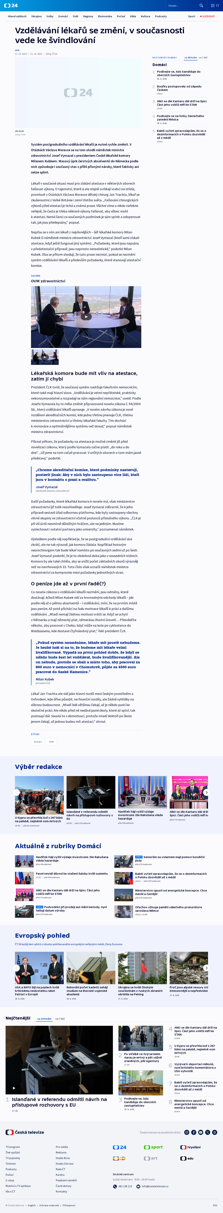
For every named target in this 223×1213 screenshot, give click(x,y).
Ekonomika (105, 16)
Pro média (62, 1147)
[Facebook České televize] (194, 1132)
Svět (75, 16)
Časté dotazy (63, 1186)
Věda (133, 16)
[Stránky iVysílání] (190, 1147)
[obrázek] (78, 92)
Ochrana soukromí (49, 1205)
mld (17, 50)
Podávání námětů (66, 1180)
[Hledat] (201, 5)
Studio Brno (63, 1158)
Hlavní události (17, 16)
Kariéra (60, 1174)
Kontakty (61, 1191)
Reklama (61, 1152)
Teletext (11, 1163)
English (31, 1205)
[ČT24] (11, 5)
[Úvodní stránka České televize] (25, 1132)
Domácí (63, 16)
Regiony (88, 16)
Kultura (145, 16)
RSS (215, 1205)
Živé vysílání (13, 1152)
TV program (13, 1147)
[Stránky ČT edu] (186, 1158)
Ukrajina (36, 16)
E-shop (10, 1180)
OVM (51, 741)
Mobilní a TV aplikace (18, 1186)
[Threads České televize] (214, 1132)
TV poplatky (13, 1158)
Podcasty (161, 16)
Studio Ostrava (64, 1163)
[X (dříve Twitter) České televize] (207, 1132)
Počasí (121, 16)
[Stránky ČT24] (119, 1147)
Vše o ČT (11, 1191)
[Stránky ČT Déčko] (119, 1158)
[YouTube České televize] (200, 1132)
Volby (50, 16)
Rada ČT (61, 1169)
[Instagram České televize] (187, 1132)
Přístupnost (69, 1205)
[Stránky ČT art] (150, 1158)
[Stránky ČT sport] (153, 1147)
